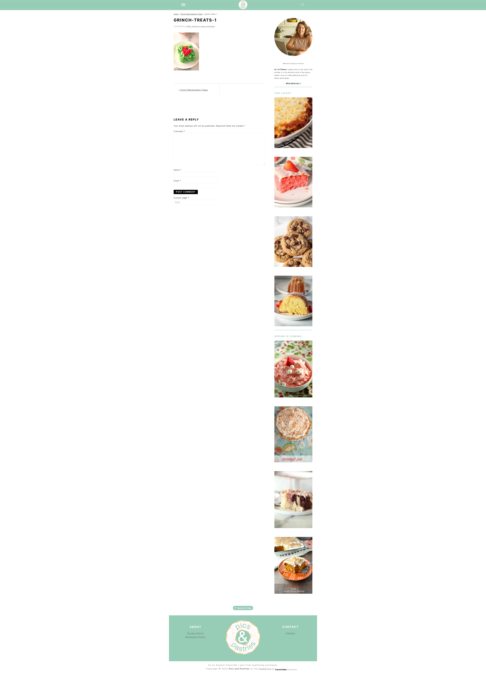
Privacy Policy (195, 633)
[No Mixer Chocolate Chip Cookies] (293, 242)
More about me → (293, 83)
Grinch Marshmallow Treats (191, 14)
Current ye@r (181, 198)
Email (177, 180)
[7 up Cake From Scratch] (293, 301)
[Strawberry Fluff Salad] (293, 369)
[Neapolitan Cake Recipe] (293, 500)
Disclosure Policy (195, 637)
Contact (290, 633)
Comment (179, 131)
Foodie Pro (265, 668)
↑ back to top (243, 608)
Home (176, 14)
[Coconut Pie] (293, 434)
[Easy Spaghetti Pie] (293, 123)
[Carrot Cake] (293, 566)
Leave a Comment (207, 26)
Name (177, 170)
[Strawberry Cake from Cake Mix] (293, 182)
